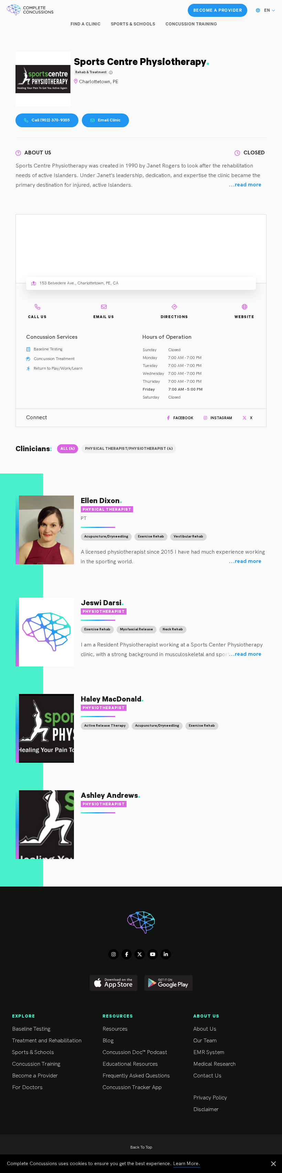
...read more (245, 185)
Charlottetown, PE (98, 82)
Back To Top (141, 1147)
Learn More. (186, 1163)
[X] (139, 954)
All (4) (68, 448)
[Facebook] (126, 954)
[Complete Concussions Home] (30, 10)
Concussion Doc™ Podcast (134, 1052)
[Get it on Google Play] (168, 983)
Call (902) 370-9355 (51, 120)
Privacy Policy (210, 1098)
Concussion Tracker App (132, 1087)
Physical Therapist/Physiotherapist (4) (129, 448)
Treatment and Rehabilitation (47, 1041)
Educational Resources (130, 1064)
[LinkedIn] (166, 954)
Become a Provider (35, 1076)
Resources (115, 1029)
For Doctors (27, 1087)
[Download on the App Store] (113, 983)
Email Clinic (109, 120)
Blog (107, 1041)
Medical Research (214, 1064)
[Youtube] (153, 954)
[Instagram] (113, 954)
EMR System (208, 1052)
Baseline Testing (31, 1029)
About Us (204, 1029)
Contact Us (207, 1076)
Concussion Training (36, 1064)
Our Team (205, 1041)
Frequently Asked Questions (136, 1076)
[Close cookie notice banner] (273, 1164)
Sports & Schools (33, 1052)
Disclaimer (206, 1109)
